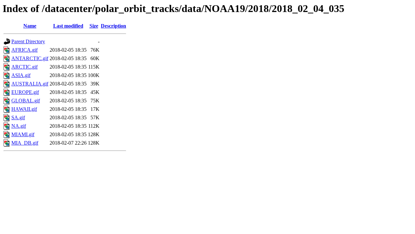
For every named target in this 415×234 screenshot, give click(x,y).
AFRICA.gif (24, 50)
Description (113, 26)
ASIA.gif (20, 75)
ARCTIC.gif (24, 67)
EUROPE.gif (25, 92)
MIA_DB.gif (24, 143)
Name (29, 26)
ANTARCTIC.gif (29, 58)
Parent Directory (28, 41)
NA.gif (18, 126)
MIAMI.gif (22, 134)
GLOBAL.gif (25, 100)
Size (93, 26)
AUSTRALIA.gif (29, 83)
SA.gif (18, 117)
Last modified (68, 26)
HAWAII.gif (24, 109)
